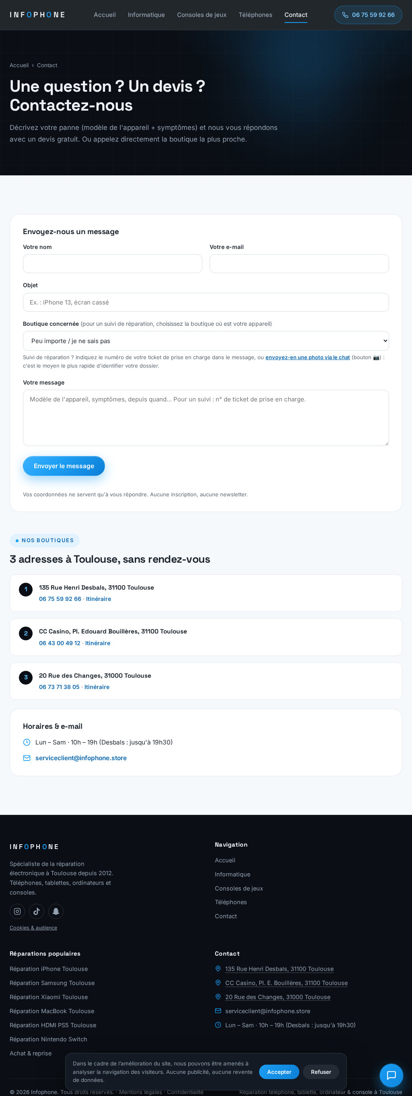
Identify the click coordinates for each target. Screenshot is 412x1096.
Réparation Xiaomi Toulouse (49, 996)
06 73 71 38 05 (59, 686)
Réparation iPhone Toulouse (49, 968)
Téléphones (255, 15)
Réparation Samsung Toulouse (52, 982)
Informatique (146, 15)
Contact (295, 15)
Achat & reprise (31, 1053)
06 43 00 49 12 (59, 643)
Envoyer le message (64, 466)
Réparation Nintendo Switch (48, 1039)
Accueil (105, 15)
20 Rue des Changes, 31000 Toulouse (277, 996)
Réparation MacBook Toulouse (52, 1011)
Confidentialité (185, 1092)
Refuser (321, 1072)
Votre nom (37, 246)
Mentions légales (140, 1092)
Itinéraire (98, 598)
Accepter (279, 1072)
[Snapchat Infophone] (56, 911)
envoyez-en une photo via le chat (308, 357)
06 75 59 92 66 (60, 598)
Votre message (43, 382)
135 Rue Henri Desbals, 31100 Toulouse (279, 968)
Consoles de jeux (202, 15)
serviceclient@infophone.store (81, 758)
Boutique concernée (147, 323)
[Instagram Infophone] (17, 911)
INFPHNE (38, 15)
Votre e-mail (227, 246)
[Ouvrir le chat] (391, 1075)
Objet (30, 285)
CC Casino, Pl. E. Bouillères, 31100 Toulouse (286, 982)
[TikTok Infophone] (36, 911)
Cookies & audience (33, 928)
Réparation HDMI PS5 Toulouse (53, 1025)
